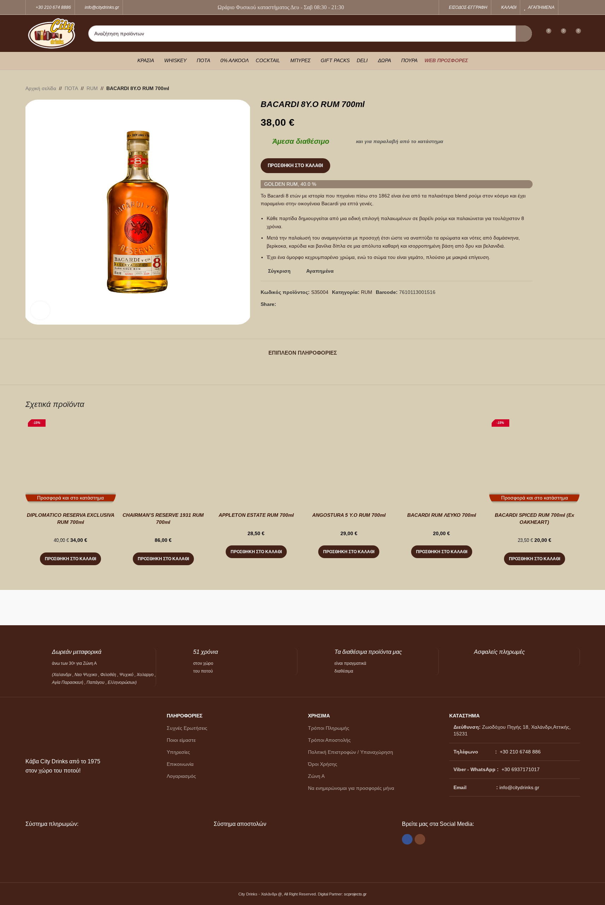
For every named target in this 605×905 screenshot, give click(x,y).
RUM (92, 88)
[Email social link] (289, 304)
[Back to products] (567, 88)
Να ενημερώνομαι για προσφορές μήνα (351, 788)
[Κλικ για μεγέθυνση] (40, 310)
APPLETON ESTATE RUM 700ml (256, 515)
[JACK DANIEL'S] (129, 607)
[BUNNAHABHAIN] (475, 607)
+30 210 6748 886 (519, 752)
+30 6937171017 (521, 769)
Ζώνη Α (316, 776)
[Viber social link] (297, 304)
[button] (70, 558)
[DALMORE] (406, 607)
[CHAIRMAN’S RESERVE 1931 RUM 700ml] (163, 462)
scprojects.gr (355, 894)
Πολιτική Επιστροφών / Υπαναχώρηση (350, 752)
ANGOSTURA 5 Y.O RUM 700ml (349, 515)
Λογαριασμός (181, 776)
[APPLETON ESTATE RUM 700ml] (256, 462)
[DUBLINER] (267, 607)
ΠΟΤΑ (71, 88)
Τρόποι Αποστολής (329, 740)
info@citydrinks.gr (519, 787)
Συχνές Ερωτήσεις (187, 728)
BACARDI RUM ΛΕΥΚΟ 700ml (441, 515)
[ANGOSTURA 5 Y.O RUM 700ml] (348, 462)
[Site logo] (51, 33)
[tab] (302, 349)
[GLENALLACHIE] (198, 607)
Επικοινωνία (180, 764)
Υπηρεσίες (178, 752)
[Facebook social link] (566, 7)
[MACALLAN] (60, 607)
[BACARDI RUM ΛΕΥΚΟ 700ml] (441, 462)
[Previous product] (558, 88)
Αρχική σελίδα (40, 88)
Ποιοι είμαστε (181, 740)
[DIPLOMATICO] (337, 607)
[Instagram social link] (575, 7)
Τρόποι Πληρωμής (328, 728)
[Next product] (575, 88)
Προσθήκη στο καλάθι (295, 165)
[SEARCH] (524, 33)
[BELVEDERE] (545, 607)
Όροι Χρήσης (322, 764)
